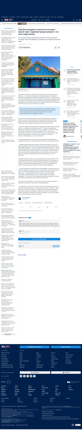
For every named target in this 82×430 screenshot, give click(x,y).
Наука (37, 363)
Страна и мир (69, 356)
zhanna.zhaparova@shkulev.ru (6, 420)
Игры (55, 17)
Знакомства (12, 17)
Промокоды (60, 17)
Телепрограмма (24, 17)
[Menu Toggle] (2, 20)
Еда (20, 363)
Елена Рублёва (26, 197)
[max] (31, 376)
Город (21, 359)
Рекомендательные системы (47, 415)
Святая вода (27, 202)
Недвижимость (5, 17)
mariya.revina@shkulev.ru (5, 422)
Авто (21, 352)
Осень (52, 354)
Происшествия (54, 359)
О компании (4, 356)
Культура (38, 356)
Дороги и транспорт (24, 361)
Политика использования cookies (48, 413)
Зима (37, 352)
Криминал (38, 354)
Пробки (48, 17)
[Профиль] (79, 20)
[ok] (27, 376)
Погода (18, 17)
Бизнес (21, 354)
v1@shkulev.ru (15, 415)
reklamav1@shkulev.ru (67, 406)
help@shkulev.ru (9, 416)
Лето (37, 359)
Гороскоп (36, 17)
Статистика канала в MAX (7, 367)
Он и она (53, 352)
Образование (39, 367)
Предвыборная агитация (6, 365)
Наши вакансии (4, 361)
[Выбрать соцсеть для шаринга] (59, 47)
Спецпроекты (69, 363)
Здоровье (22, 367)
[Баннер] (22, 23)
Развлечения (54, 363)
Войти (23, 246)
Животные (22, 365)
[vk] (24, 376)
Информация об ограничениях (47, 411)
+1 (55, 236)
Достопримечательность (37, 202)
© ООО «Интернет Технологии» (22, 425)
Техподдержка (4, 363)
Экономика (68, 361)
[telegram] (21, 376)
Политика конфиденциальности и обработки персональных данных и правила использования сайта (60, 418)
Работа (52, 361)
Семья (52, 367)
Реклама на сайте (5, 352)
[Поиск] (73, 20)
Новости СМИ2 (22, 254)
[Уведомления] (76, 20)
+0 (55, 228)
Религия (53, 365)
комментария (25, 47)
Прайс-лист (3, 354)
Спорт (67, 352)
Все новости (8, 28)
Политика (53, 356)
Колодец (21, 202)
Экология (68, 359)
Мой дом (38, 361)
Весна (21, 356)
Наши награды (4, 359)
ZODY (52, 17)
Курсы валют (42, 17)
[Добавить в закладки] (55, 47)
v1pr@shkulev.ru (59, 409)
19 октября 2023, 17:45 (22, 44)
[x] (34, 376)
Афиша (31, 17)
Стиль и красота (69, 354)
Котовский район (48, 202)
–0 (58, 228)
